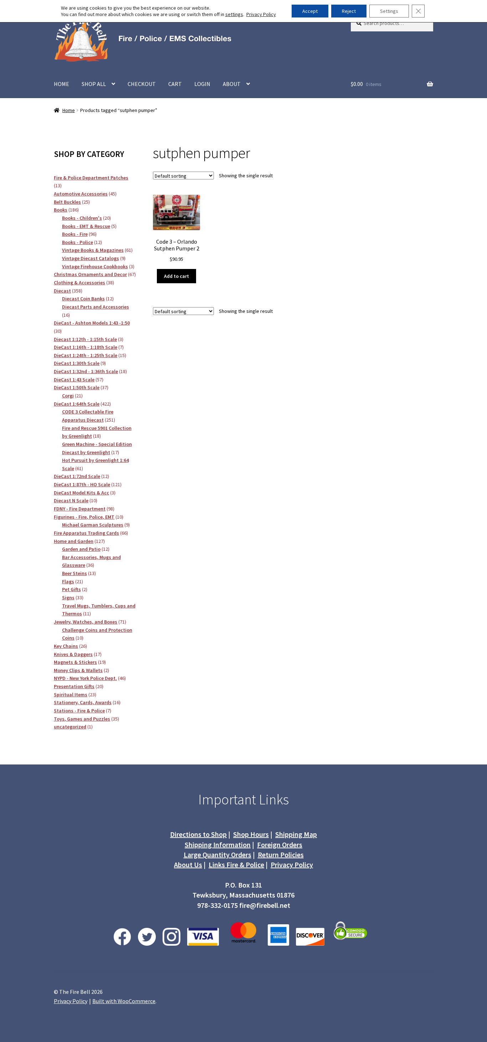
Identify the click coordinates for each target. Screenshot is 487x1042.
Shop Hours (251, 834)
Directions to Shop (198, 834)
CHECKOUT (142, 83)
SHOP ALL (94, 83)
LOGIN (202, 83)
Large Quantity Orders (217, 854)
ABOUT (232, 83)
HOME (61, 83)
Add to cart (176, 276)
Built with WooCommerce (123, 1001)
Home (68, 110)
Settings (389, 11)
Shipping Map (296, 834)
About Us (188, 864)
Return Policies (281, 854)
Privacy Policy (292, 864)
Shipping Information (218, 844)
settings (234, 14)
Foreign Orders (279, 844)
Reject (349, 11)
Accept (310, 11)
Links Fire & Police (236, 864)
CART (175, 83)
